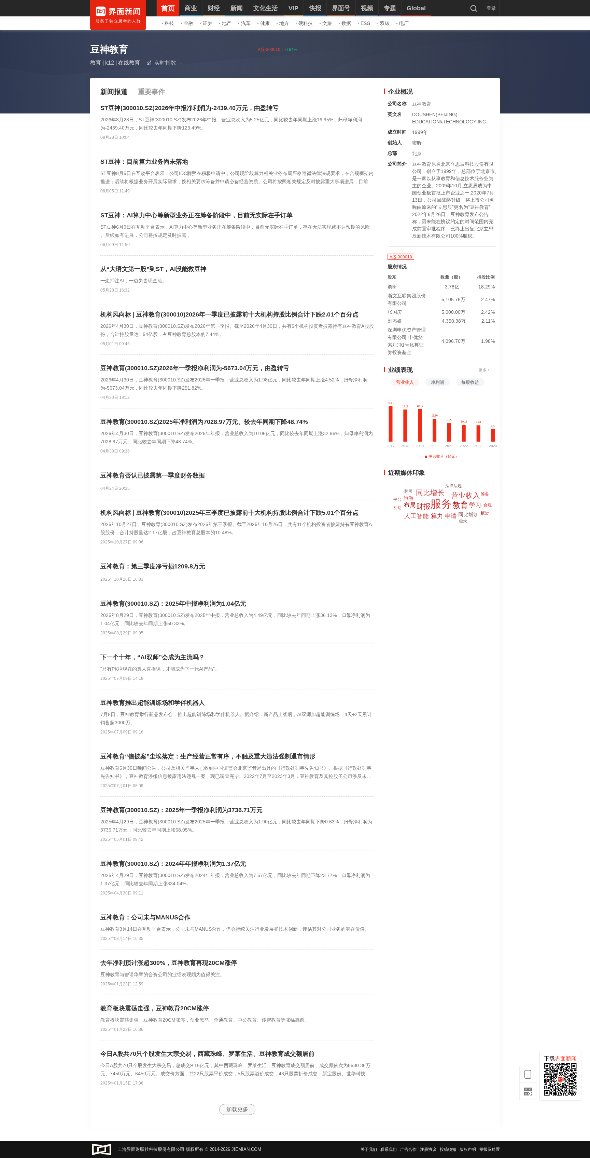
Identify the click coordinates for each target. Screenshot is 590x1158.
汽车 (246, 23)
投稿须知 (448, 1149)
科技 (169, 23)
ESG (365, 23)
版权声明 (468, 1149)
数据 (346, 23)
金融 (188, 23)
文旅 (327, 23)
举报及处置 (489, 1149)
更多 (482, 370)
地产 (226, 23)
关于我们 (369, 1149)
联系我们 (388, 1149)
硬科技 (305, 23)
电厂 (404, 23)
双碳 (385, 23)
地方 (284, 23)
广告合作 (408, 1149)
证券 (207, 23)
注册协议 (428, 1149)
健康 (265, 23)
